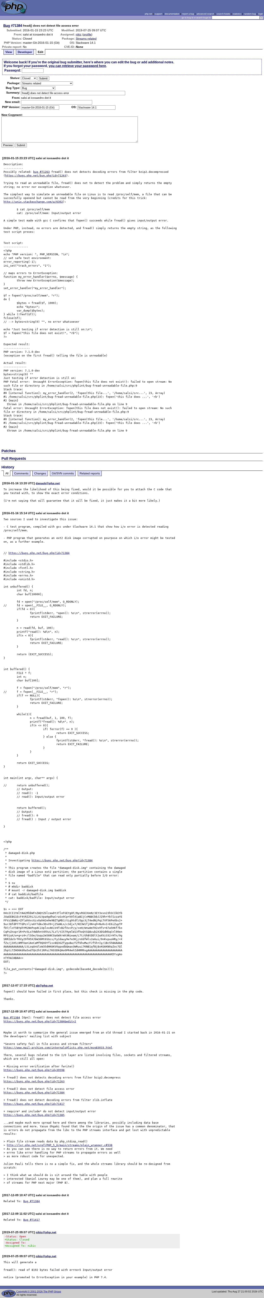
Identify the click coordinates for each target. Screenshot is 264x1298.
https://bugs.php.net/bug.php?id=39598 (34, 1070)
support (158, 14)
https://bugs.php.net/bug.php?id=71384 (39, 553)
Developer (25, 52)
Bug (6, 26)
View (8, 52)
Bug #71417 (31, 1219)
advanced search (205, 14)
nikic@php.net (46, 1232)
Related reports (90, 473)
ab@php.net (44, 985)
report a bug (188, 14)
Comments (21, 473)
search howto (223, 14)
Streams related (86, 38)
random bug (250, 14)
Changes (40, 473)
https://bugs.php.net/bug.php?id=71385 (34, 1115)
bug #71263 (41, 171)
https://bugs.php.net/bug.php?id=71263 (35, 175)
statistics (237, 14)
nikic (78, 34)
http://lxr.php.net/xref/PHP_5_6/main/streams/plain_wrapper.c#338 (59, 1145)
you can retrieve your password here (77, 66)
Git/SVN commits (63, 473)
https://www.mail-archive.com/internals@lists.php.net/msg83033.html (58, 1047)
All (6, 473)
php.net (148, 14)
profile (87, 34)
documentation (172, 14)
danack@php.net (48, 483)
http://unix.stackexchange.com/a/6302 (33, 201)
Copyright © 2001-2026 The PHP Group (38, 1291)
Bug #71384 (12, 1017)
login (260, 14)
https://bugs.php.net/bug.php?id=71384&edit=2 (40, 1021)
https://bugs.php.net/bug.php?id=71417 (34, 1103)
